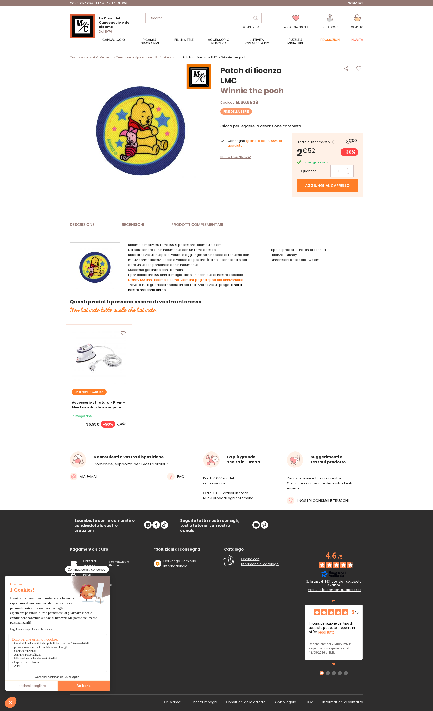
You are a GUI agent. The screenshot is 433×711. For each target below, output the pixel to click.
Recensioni (133, 225)
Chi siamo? (173, 702)
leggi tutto (326, 632)
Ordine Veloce (252, 27)
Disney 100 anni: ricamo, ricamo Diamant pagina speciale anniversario (185, 279)
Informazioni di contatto (342, 702)
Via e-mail (89, 476)
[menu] (216, 44)
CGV (309, 702)
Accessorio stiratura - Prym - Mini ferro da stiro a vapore (98, 405)
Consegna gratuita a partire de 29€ (99, 3)
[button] (330, 21)
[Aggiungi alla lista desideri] (123, 333)
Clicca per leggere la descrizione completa (260, 126)
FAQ (180, 476)
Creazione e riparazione (134, 57)
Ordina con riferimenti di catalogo (260, 561)
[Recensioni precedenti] (333, 600)
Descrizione (82, 225)
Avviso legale (285, 702)
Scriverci (355, 3)
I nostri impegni (204, 702)
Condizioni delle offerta (246, 702)
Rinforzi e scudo (167, 57)
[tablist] (89, 549)
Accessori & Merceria (97, 57)
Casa (74, 57)
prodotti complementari (197, 225)
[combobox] (203, 18)
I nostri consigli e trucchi (323, 500)
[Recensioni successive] (333, 663)
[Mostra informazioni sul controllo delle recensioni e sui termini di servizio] (363, 582)
